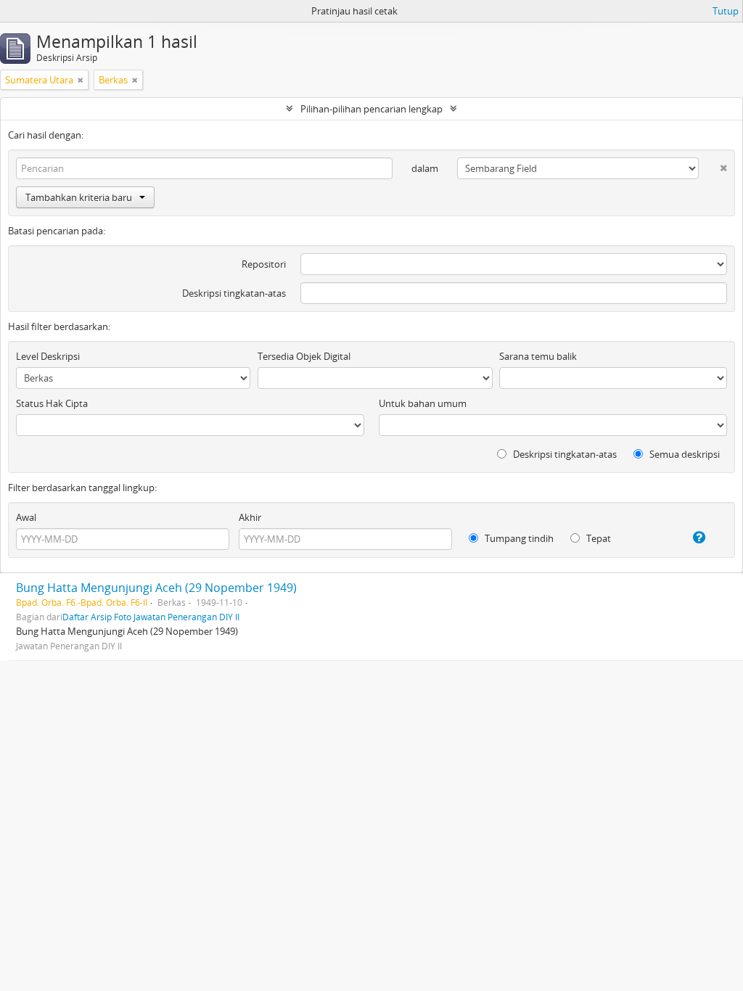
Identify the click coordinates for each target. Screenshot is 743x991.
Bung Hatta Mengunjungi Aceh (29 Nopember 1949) (156, 588)
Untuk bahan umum (423, 403)
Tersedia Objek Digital (304, 356)
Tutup (726, 10)
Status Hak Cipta (52, 403)
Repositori (264, 264)
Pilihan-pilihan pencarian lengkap (371, 108)
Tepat (597, 538)
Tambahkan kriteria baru (78, 197)
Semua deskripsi (683, 454)
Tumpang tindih (518, 538)
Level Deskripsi (48, 356)
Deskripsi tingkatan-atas (234, 293)
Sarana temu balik (538, 356)
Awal (26, 517)
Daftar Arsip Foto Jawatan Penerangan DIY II (150, 616)
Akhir (250, 517)
